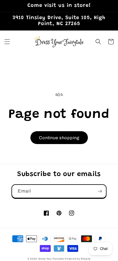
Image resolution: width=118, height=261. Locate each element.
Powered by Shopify (78, 259)
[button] (7, 41)
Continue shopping (59, 137)
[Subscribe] (99, 191)
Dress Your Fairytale (51, 259)
